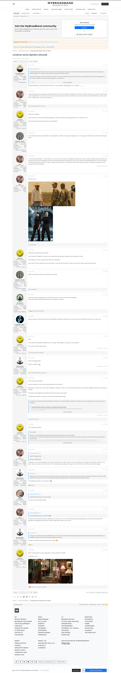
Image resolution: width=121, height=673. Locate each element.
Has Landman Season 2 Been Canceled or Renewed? (48, 407)
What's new (25, 13)
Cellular (42, 621)
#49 (106, 294)
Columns (89, 621)
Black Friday (21, 619)
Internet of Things (70, 628)
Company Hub (80, 9)
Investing (89, 628)
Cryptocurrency (22, 623)
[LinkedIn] (24, 661)
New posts (16, 16)
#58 (106, 509)
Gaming (41, 626)
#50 (106, 316)
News (27, 9)
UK (25, 331)
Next (35, 61)
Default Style (18, 604)
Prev (16, 61)
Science (88, 630)
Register (84, 27)
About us (42, 641)
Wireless (65, 635)
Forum (46, 9)
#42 (106, 91)
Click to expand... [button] (67, 82)
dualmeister (17, 58)
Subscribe (105, 4)
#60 (106, 550)
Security (19, 632)
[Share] (104, 65)
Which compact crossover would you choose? (43, 42)
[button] (30, 13)
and (38, 106)
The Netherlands (22, 82)
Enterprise (66, 623)
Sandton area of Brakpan (20, 311)
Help (98, 604)
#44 (106, 132)
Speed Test (91, 9)
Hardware (89, 626)
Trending (42, 635)
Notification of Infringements (75, 641)
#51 (106, 336)
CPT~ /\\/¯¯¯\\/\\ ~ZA (21, 128)
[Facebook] (16, 661)
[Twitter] (20, 661)
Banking (88, 617)
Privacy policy (92, 604)
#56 (106, 469)
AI (62, 617)
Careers (42, 648)
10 (31, 61)
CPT (25, 106)
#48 (106, 271)
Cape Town (23, 373)
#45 (106, 155)
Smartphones (44, 632)
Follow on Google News (46, 662)
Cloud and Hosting (70, 621)
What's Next (68, 9)
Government (67, 626)
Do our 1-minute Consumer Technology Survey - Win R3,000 (34, 47)
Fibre (87, 623)
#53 (106, 378)
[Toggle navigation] (13, 4)
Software (65, 632)
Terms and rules (83, 604)
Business (89, 619)
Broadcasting (67, 619)
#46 (106, 176)
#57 (106, 490)
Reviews (65, 630)
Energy (41, 623)
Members (36, 13)
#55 (106, 449)
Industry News (56, 9)
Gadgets (18, 626)
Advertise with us (46, 643)
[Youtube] (28, 661)
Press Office (36, 9)
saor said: (32, 473)
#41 (106, 65)
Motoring (42, 630)
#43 (106, 111)
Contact (42, 645)
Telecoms (19, 635)
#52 (106, 357)
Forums (16, 13)
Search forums (24, 16)
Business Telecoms (23, 621)
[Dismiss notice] (106, 42)
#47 (106, 249)
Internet (42, 628)
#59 (106, 529)
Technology (90, 632)
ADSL (40, 617)
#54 (106, 424)
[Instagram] (32, 661)
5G (16, 617)
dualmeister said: (34, 68)
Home (103, 604)
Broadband (43, 619)
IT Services (20, 630)
